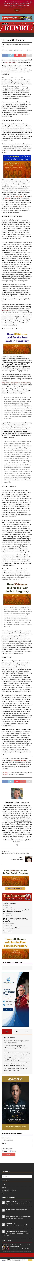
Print (30, 50)
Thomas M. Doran (9, 930)
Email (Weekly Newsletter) (9, 1190)
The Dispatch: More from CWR (17, 897)
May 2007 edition (10, 62)
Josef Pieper (19, 196)
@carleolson (16, 842)
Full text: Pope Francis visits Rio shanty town (20, 1245)
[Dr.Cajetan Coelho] (3, 1232)
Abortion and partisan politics (19, 1209)
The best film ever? (9, 903)
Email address (6, 1138)
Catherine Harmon (16, 1248)
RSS (3, 1193)
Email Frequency (7, 1149)
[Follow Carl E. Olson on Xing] (17, 845)
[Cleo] (3, 1217)
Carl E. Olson (18, 50)
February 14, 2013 (8, 50)
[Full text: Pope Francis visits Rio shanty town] (5, 1247)
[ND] (3, 1210)
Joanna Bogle (8, 913)
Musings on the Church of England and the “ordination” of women (16, 910)
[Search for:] (17, 1176)
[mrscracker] (3, 1203)
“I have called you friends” (11, 928)
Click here (4, 772)
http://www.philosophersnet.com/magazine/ (16, 383)
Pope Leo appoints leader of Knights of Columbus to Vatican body (15, 1233)
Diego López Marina (9, 923)
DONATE (17, 10)
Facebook (4, 1185)
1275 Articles (25, 803)
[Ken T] (3, 1225)
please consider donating (18, 760)
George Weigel (8, 905)
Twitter (4, 1187)
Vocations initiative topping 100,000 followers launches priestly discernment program (15, 1048)
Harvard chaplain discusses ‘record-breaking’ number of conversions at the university (16, 919)
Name (4, 1143)
